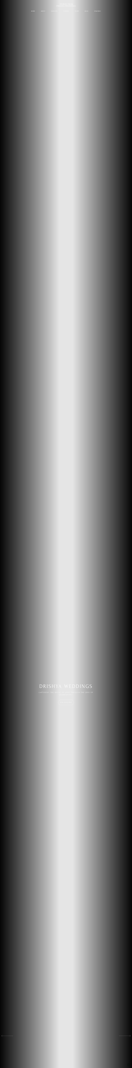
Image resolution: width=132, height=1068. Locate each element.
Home (33, 11)
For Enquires (66, 702)
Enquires (97, 11)
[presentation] (2, 1036)
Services (54, 11)
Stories (66, 11)
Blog (86, 11)
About (43, 11)
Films (77, 11)
